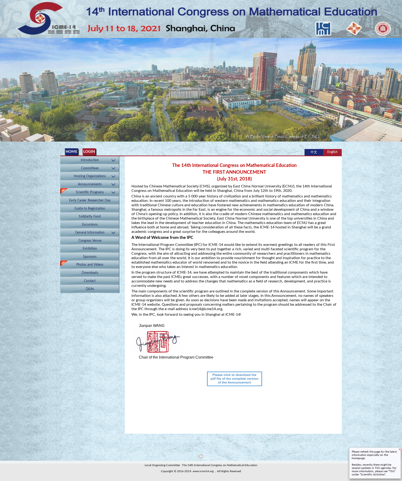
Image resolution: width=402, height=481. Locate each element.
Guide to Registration (89, 208)
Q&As (90, 289)
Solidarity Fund (90, 216)
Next (397, 88)
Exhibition (90, 248)
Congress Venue (89, 240)
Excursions (90, 224)
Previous (4, 88)
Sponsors (90, 256)
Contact (90, 281)
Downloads (90, 272)
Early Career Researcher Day (90, 200)
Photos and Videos (90, 264)
